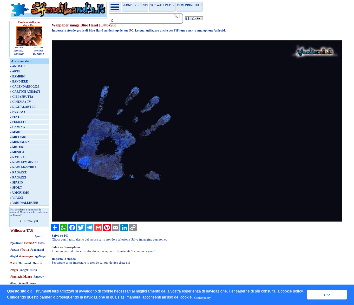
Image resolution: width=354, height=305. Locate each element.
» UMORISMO (19, 192)
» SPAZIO (16, 182)
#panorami (37, 249)
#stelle (33, 270)
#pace (38, 236)
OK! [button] (327, 295)
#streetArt (30, 243)
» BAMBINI (18, 76)
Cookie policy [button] (202, 297)
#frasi (13, 283)
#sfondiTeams (27, 283)
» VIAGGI (16, 197)
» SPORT (16, 187)
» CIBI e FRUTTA (21, 96)
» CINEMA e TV (20, 101)
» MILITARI (18, 137)
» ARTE (15, 71)
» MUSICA (17, 152)
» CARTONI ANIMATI (25, 91)
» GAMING (17, 127)
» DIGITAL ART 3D (23, 106)
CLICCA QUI (29, 221)
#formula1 (25, 263)
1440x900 (38, 51)
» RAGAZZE (18, 172)
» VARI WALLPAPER (24, 202)
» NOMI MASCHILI (23, 167)
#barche (38, 263)
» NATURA (17, 157)
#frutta (24, 249)
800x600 (19, 47)
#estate (14, 249)
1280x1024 (19, 51)
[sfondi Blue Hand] (197, 220)
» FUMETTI (18, 122)
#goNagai (40, 256)
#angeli (24, 270)
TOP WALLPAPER (162, 5)
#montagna (26, 256)
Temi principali (190, 5)
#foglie (14, 270)
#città (13, 263)
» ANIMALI (18, 66)
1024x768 (38, 47)
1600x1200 (19, 54)
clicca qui (124, 262)
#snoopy (38, 276)
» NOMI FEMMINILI (24, 162)
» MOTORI (17, 147)
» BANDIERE (19, 81)
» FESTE (15, 117)
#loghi (14, 256)
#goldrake (16, 243)
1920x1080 (38, 54)
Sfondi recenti (135, 5)
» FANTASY (18, 112)
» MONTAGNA (20, 142)
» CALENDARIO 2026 (24, 86)
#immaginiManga (21, 276)
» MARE (15, 132)
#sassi (41, 243)
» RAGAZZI (18, 177)
